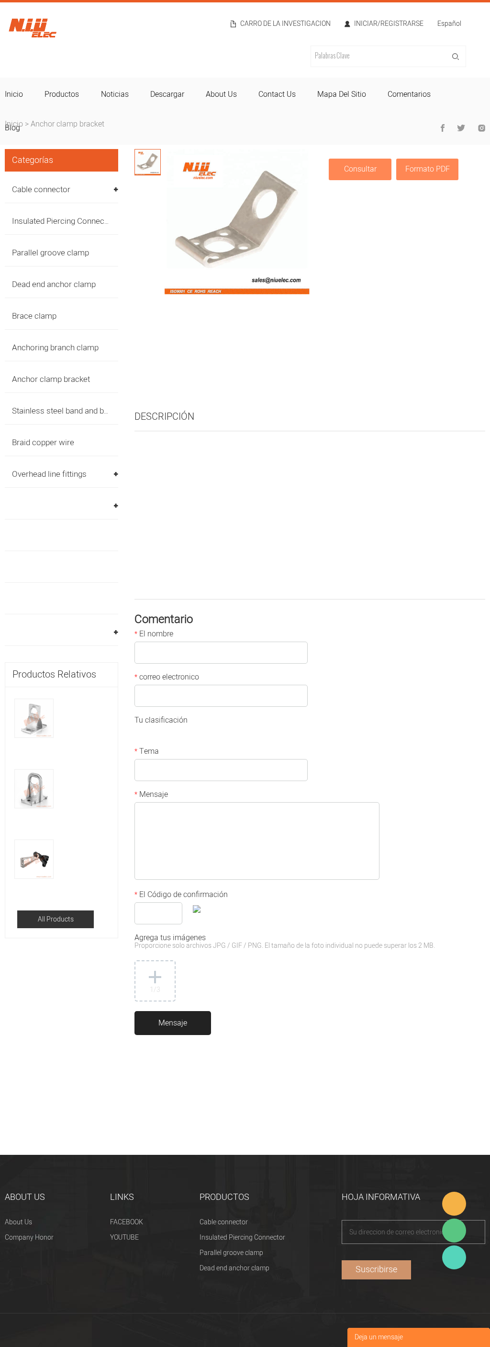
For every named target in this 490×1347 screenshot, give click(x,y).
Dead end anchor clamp (54, 284)
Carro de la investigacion (285, 24)
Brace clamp (34, 316)
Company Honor (29, 1237)
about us (221, 94)
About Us (18, 1222)
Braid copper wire (43, 443)
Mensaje (151, 795)
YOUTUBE (124, 1237)
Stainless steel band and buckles (69, 411)
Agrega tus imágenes (284, 942)
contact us (277, 94)
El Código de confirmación (181, 895)
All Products (56, 919)
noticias (115, 94)
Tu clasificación (161, 721)
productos (62, 94)
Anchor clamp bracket (67, 124)
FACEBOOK (126, 1222)
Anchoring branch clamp (55, 348)
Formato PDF (427, 169)
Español (449, 25)
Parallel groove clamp (50, 253)
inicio (14, 94)
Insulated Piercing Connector (63, 221)
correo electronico (166, 678)
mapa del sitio (341, 94)
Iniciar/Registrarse (388, 24)
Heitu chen (454, 1257)
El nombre (153, 635)
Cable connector (41, 190)
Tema (146, 752)
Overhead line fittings (49, 474)
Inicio (14, 124)
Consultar (360, 169)
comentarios (409, 94)
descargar (167, 94)
